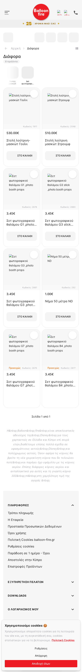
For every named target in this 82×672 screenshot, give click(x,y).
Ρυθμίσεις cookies (21, 546)
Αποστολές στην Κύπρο (25, 560)
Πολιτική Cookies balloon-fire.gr (31, 540)
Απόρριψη (41, 655)
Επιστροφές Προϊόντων (25, 566)
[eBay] (66, 12)
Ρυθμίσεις (41, 648)
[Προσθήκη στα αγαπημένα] (34, 94)
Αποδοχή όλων (41, 663)
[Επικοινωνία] (76, 13)
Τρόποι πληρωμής (21, 513)
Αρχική (16, 48)
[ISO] (60, 12)
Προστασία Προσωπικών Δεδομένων (35, 526)
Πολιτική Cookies (63, 640)
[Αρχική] (5, 20)
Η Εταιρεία (15, 520)
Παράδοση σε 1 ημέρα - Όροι (29, 553)
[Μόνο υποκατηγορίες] (77, 48)
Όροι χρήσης (17, 533)
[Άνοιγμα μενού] (7, 12)
